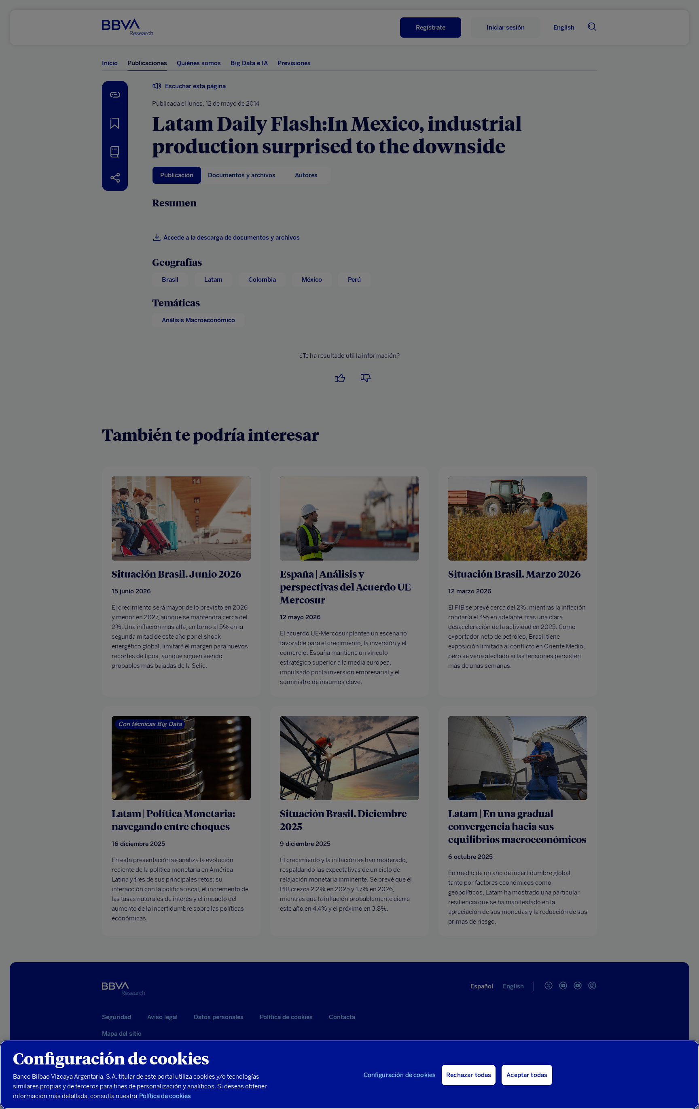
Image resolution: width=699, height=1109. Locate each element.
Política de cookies (165, 1096)
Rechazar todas (468, 1075)
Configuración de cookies (400, 1075)
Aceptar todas (526, 1075)
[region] (349, 1074)
